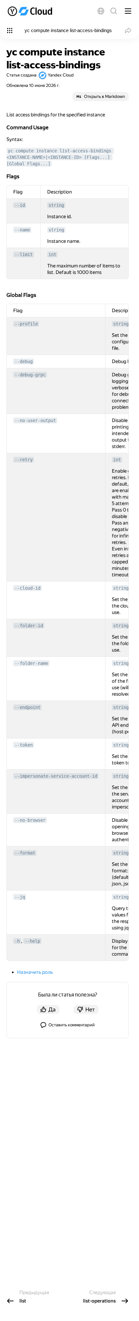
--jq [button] (20, 897)
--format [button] (25, 852)
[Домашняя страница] (30, 11)
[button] (101, 11)
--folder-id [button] (29, 625)
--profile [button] (26, 323)
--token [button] (24, 745)
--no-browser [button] (30, 820)
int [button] (52, 254)
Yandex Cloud (61, 75)
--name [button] (22, 229)
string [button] (56, 205)
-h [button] (17, 941)
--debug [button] (24, 361)
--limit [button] (24, 254)
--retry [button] (24, 459)
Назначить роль (35, 972)
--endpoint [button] (27, 707)
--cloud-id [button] (27, 588)
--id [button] (20, 205)
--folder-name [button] (31, 663)
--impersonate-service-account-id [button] (56, 776)
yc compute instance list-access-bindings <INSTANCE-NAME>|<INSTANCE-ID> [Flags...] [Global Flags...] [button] (60, 157)
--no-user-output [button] (35, 420)
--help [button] (32, 941)
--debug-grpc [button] (30, 374)
